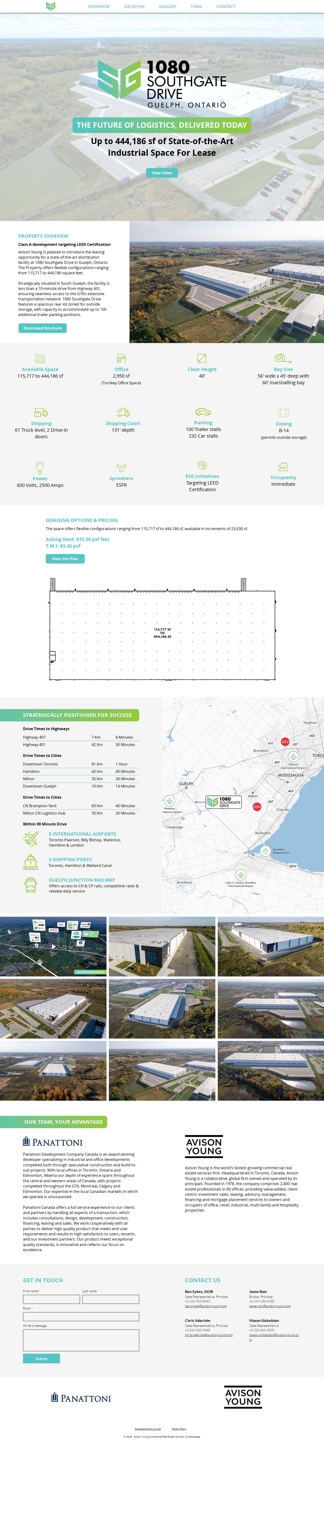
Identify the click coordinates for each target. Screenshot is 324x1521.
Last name (89, 1291)
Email (28, 1308)
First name (32, 1291)
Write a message (34, 1326)
